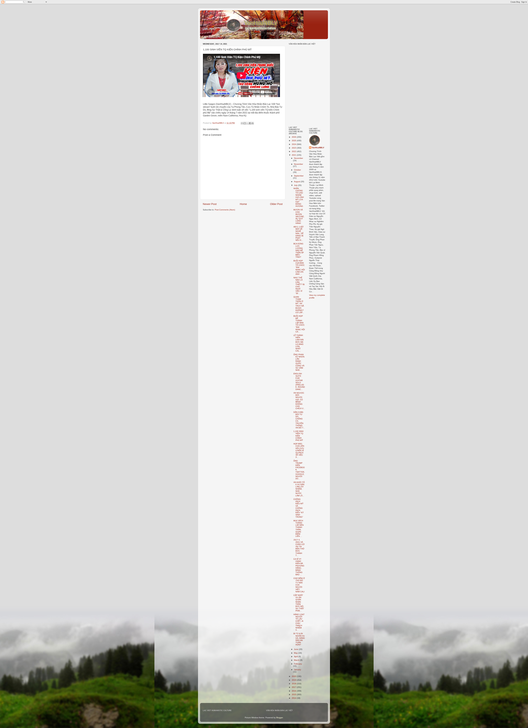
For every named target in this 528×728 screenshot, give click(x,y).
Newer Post (210, 204)
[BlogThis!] (244, 123)
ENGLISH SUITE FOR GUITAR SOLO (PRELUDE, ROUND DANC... (299, 381)
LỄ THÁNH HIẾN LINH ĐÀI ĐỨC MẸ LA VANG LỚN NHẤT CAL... (298, 343)
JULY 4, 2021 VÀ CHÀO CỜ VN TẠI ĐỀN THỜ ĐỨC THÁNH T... (299, 547)
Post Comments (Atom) (225, 210)
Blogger (279, 718)
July (296, 185)
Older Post (276, 204)
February (298, 664)
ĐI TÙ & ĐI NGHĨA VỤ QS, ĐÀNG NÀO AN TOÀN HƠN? (299, 639)
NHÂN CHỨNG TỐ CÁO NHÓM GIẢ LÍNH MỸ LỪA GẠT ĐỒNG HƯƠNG (298, 197)
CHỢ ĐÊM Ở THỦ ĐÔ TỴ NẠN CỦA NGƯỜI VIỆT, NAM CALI (299, 585)
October (297, 170)
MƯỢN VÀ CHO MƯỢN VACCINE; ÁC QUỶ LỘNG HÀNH (298, 216)
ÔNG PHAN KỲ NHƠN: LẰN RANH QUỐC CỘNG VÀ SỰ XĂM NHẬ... (299, 362)
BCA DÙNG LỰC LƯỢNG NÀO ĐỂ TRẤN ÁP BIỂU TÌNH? (298, 250)
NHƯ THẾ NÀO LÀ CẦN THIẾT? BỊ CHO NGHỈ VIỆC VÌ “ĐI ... (299, 285)
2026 (294, 137)
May (296, 653)
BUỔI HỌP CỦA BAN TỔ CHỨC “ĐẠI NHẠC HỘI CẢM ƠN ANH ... (299, 267)
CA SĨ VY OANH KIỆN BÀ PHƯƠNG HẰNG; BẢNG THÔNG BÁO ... (298, 567)
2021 (294, 155)
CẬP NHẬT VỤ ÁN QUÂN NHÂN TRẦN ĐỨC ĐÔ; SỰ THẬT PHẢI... (298, 603)
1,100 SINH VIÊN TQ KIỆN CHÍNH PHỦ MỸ (298, 435)
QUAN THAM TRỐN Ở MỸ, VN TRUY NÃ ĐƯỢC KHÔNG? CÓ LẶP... (298, 305)
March (297, 660)
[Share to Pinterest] (252, 123)
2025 (294, 141)
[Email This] (242, 123)
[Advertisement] (297, 104)
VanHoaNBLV (318, 148)
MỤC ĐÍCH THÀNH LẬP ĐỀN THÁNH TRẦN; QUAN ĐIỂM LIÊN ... (298, 528)
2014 (294, 698)
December (298, 158)
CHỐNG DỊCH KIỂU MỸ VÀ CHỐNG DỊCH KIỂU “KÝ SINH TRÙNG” (298, 508)
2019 (294, 680)
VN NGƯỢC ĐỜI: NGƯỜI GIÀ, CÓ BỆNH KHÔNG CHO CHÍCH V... (299, 401)
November (298, 164)
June (296, 649)
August (297, 182)
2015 (294, 694)
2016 (294, 691)
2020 (294, 676)
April (296, 657)
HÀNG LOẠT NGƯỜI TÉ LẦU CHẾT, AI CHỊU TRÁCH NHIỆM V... (299, 622)
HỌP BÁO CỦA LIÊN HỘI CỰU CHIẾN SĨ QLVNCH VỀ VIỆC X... (298, 450)
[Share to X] (247, 123)
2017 (294, 687)
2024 (294, 144)
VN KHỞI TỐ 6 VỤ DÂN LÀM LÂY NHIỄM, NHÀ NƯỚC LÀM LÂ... (299, 489)
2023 (294, 148)
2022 (294, 151)
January (297, 670)
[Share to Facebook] (250, 123)
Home (243, 204)
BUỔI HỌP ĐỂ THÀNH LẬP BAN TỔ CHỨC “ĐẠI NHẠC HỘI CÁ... (299, 324)
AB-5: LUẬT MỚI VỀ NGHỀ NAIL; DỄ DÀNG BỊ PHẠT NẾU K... (298, 233)
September (299, 176)
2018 (294, 684)
